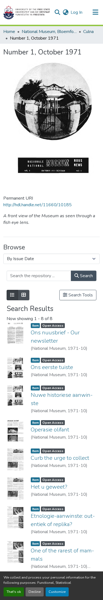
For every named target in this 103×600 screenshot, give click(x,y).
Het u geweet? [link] (49, 487)
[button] (26, 12)
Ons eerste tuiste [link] (52, 367)
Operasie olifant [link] (50, 429)
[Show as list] (12, 295)
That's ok (14, 591)
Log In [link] (76, 12)
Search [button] (86, 276)
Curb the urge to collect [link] (60, 458)
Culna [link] (88, 32)
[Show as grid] (23, 295)
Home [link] (9, 32)
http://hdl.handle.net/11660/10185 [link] (37, 205)
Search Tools (80, 295)
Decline (35, 591)
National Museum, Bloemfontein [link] (49, 32)
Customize (57, 591)
